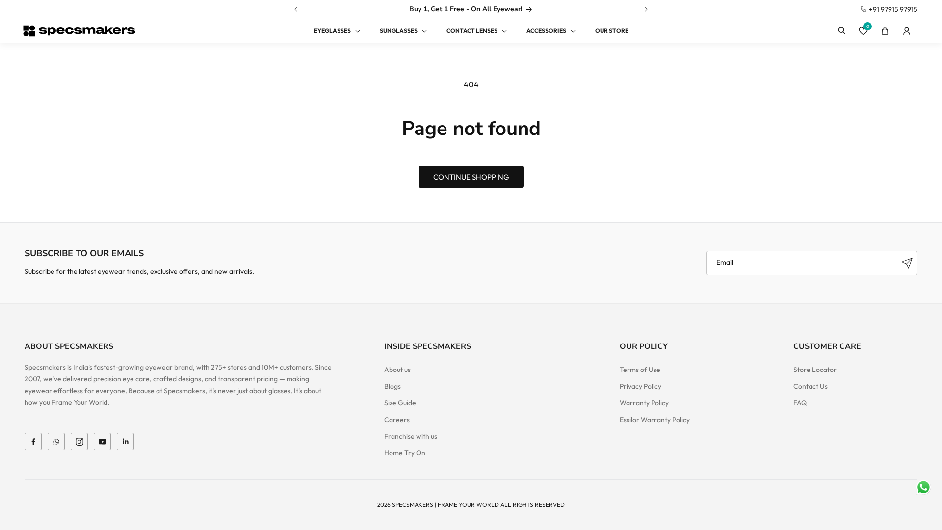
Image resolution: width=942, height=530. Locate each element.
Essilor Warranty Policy (655, 419)
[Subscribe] (906, 263)
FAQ (800, 402)
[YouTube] (102, 441)
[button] (331, 31)
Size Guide (400, 402)
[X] (56, 441)
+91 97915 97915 (893, 9)
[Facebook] (33, 441)
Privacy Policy (640, 386)
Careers (397, 419)
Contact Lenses (471, 30)
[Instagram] (79, 441)
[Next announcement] (646, 9)
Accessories (546, 30)
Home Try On (404, 453)
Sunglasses (399, 30)
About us (397, 369)
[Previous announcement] (296, 9)
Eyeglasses (332, 30)
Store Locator (815, 369)
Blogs (392, 386)
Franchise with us (410, 436)
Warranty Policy (644, 402)
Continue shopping (471, 177)
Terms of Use (640, 369)
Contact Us (810, 386)
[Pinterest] (125, 441)
